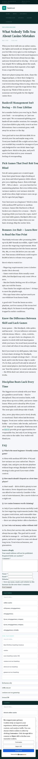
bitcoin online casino (10, 712)
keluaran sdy (7, 683)
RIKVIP (7, 429)
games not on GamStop (11, 672)
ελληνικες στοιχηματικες (12, 608)
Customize (18, 742)
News (15, 13)
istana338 (5, 697)
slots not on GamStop (11, 667)
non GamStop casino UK (12, 656)
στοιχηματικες (8, 614)
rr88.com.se (6, 688)
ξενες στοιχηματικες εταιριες (13, 619)
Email (5, 576)
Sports (21, 17)
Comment (6, 558)
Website (5, 579)
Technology (10, 17)
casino (6, 650)
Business (23, 13)
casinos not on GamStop (12, 661)
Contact (24, 3)
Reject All (18, 746)
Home (8, 13)
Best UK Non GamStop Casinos (14, 645)
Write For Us (26, 1)
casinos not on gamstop (11, 692)
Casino (29, 17)
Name (5, 574)
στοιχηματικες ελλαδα (11, 630)
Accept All (18, 750)
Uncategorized (9, 27)
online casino (8, 603)
